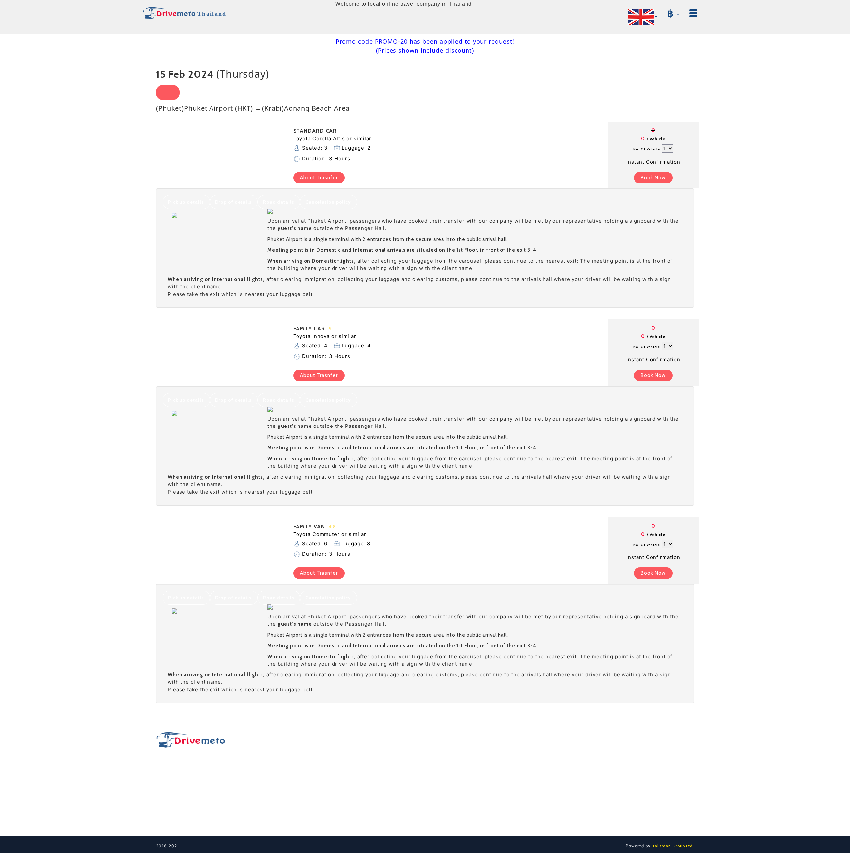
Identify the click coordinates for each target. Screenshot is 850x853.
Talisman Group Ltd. (672, 845)
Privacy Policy (584, 798)
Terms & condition (588, 787)
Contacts (578, 753)
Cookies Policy (585, 809)
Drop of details (233, 202)
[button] (642, 17)
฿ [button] (671, 13)
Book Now (653, 178)
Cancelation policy (328, 202)
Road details (278, 202)
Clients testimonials (590, 821)
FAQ (572, 764)
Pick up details (186, 202)
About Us (578, 776)
